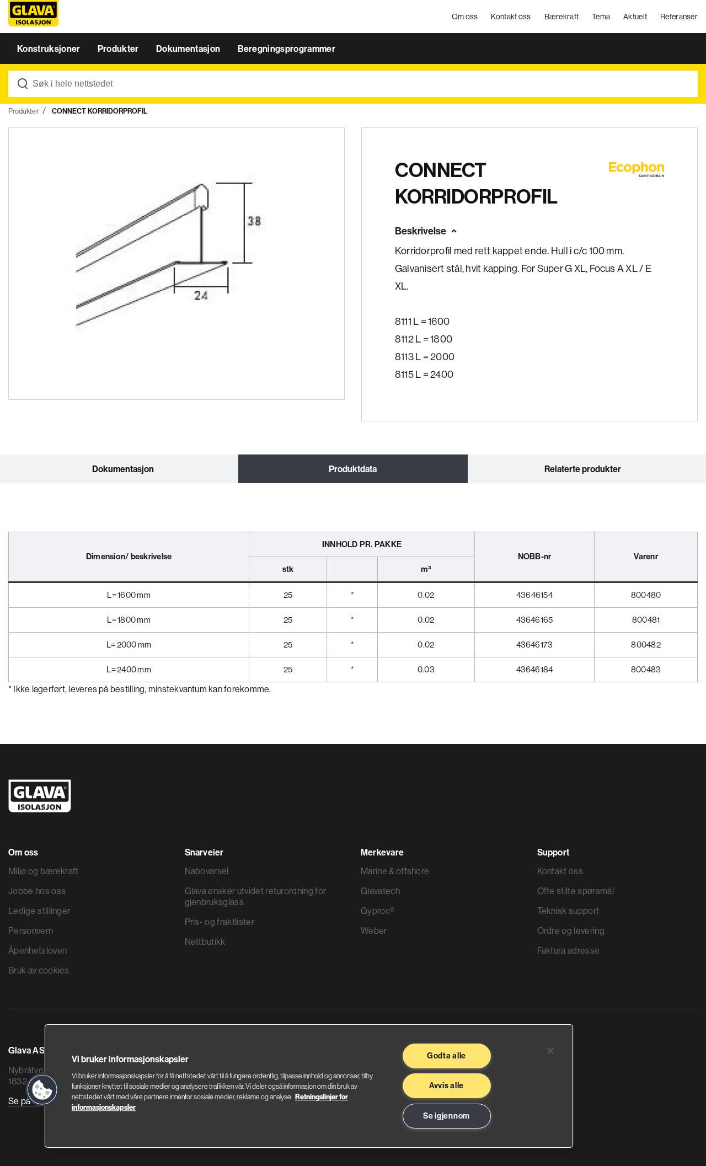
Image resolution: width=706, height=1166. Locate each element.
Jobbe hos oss (37, 890)
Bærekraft (561, 17)
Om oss (465, 17)
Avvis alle (446, 1085)
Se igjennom (446, 1116)
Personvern (30, 930)
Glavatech (380, 890)
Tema (601, 17)
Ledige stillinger (39, 910)
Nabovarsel (207, 870)
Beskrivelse (420, 230)
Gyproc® (377, 910)
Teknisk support (568, 910)
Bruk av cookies (38, 970)
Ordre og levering (571, 930)
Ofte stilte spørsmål (575, 890)
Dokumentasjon (189, 48)
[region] (309, 1086)
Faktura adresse (568, 950)
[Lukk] (550, 1051)
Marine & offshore (395, 870)
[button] (42, 1090)
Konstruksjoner (49, 48)
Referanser (679, 17)
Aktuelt (635, 17)
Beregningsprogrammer (286, 48)
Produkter (119, 48)
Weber (374, 930)
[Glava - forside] (33, 16)
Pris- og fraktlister (219, 921)
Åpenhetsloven (37, 950)
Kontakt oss (511, 17)
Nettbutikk (205, 941)
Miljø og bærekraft (43, 870)
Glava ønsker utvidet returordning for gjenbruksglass (256, 896)
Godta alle (446, 1056)
